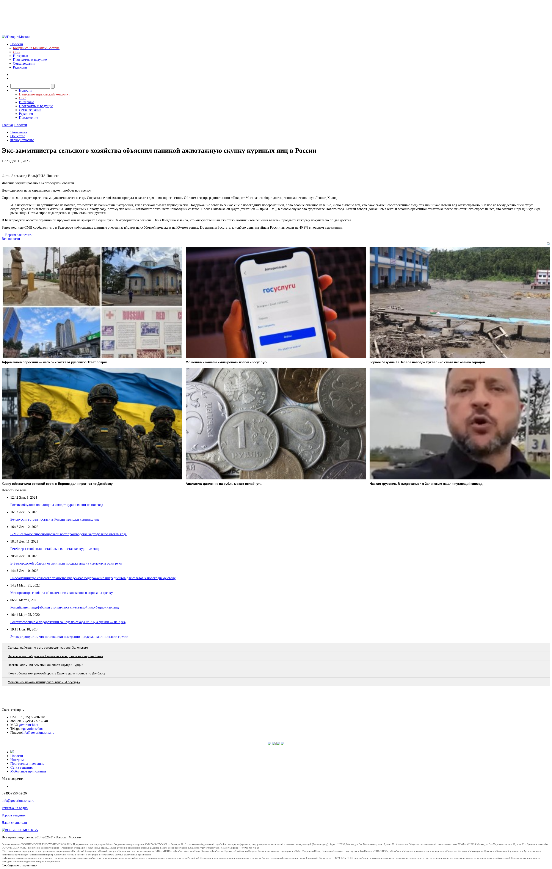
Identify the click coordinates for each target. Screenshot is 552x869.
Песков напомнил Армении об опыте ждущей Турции (45, 664)
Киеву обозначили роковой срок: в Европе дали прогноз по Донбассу (56, 673)
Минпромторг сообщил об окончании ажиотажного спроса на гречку (61, 592)
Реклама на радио (15, 808)
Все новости (11, 238)
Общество (17, 136)
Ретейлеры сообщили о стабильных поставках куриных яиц (54, 549)
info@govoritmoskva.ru (38, 732)
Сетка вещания (24, 63)
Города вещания (13, 815)
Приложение (28, 117)
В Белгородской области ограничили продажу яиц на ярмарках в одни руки (66, 563)
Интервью (20, 56)
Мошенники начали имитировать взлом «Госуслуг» (44, 682)
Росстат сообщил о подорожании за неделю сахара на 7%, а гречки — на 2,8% (67, 622)
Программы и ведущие (30, 59)
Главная (7, 125)
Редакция (20, 67)
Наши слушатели (14, 822)
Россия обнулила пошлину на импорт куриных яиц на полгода (56, 505)
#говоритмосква (22, 140)
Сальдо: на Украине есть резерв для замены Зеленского (48, 647)
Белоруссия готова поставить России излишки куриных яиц (54, 519)
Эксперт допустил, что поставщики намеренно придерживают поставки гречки (69, 636)
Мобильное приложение (28, 771)
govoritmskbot (28, 725)
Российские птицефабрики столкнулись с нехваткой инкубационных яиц (64, 607)
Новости (16, 44)
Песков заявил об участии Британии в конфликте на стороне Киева (55, 656)
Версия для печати (19, 235)
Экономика (18, 132)
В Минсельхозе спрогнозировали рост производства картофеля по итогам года (68, 534)
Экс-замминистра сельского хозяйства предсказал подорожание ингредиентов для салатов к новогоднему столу (93, 578)
